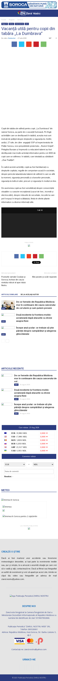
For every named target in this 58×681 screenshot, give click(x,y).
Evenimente (19, 24)
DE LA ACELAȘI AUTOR (30, 294)
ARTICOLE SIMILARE (9, 294)
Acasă (3, 19)
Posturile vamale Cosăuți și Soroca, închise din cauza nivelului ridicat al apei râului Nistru (13, 281)
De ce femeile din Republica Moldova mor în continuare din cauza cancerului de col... (35, 378)
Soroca (20, 19)
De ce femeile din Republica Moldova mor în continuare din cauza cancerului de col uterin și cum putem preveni (35, 304)
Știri (26, 24)
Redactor (12, 38)
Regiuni (11, 19)
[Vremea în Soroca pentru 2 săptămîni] (20, 515)
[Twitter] (36, 667)
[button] (54, 13)
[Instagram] (29, 667)
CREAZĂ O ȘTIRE (10, 551)
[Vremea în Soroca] (10, 500)
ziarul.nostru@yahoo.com (35, 649)
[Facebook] (21, 667)
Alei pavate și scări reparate (44, 277)
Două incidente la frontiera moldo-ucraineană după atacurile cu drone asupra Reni (34, 317)
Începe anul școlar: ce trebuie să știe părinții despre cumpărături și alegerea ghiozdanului (36, 330)
